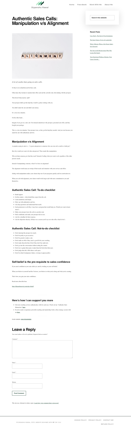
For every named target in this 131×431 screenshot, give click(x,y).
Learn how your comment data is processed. (46, 403)
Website (14, 382)
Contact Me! (108, 420)
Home (71, 5)
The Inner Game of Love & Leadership (101, 40)
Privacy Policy (94, 420)
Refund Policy (107, 424)
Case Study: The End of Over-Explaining (101, 36)
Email (14, 372)
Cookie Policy (80, 420)
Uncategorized (26, 319)
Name (14, 362)
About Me (109, 5)
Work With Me (96, 5)
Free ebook (82, 5)
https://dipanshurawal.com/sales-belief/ (23, 286)
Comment (15, 339)
